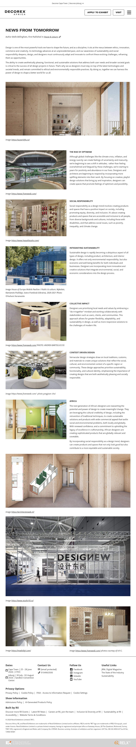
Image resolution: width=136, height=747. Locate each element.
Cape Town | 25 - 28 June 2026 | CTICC (20, 670)
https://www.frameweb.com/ (23, 193)
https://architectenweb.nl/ (22, 512)
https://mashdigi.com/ (21, 650)
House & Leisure (51, 36)
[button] (98, 12)
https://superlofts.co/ (20, 139)
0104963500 (47, 672)
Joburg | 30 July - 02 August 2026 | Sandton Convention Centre (21, 678)
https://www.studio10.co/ (22, 600)
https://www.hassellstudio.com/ (25, 240)
